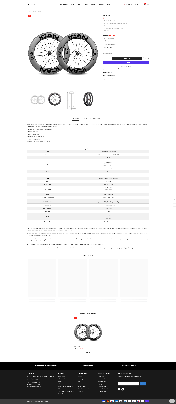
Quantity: (105, 55)
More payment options (126, 66)
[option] (63, 50)
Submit (143, 384)
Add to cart (126, 58)
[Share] (147, 58)
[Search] (141, 4)
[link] (42, 299)
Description (75, 119)
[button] (28, 99)
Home (28, 11)
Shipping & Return (95, 119)
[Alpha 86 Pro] (88, 331)
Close (127, 9)
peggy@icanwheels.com (35, 386)
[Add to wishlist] (144, 58)
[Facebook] (119, 389)
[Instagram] (122, 389)
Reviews (84, 119)
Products (34, 11)
